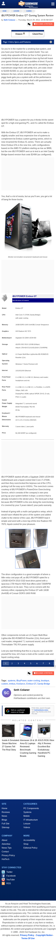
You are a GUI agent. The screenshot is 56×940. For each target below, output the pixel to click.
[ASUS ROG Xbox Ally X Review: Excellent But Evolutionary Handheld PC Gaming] (44, 731)
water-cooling (33, 680)
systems (11, 680)
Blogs (4, 820)
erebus (12, 684)
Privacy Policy (8, 855)
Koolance (20, 684)
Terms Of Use (28, 938)
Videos (26, 827)
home (5, 11)
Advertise (6, 844)
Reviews (6, 812)
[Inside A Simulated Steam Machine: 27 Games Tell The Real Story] (8, 731)
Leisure (16, 11)
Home (4, 808)
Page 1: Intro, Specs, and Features (17, 42)
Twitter (9, 872)
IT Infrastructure (30, 820)
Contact (5, 851)
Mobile (26, 816)
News (4, 816)
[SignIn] (5, 3)
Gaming (29, 11)
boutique (45, 680)
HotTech (5, 859)
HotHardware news (41, 710)
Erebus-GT (31, 684)
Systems (27, 812)
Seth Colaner (22, 689)
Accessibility (29, 840)
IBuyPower (21, 680)
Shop (25, 844)
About (4, 840)
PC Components (31, 808)
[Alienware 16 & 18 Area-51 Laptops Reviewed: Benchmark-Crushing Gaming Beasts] (26, 731)
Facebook (11, 876)
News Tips (6, 848)
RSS (8, 883)
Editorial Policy (30, 848)
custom (4, 684)
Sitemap (5, 827)
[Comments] (29, 24)
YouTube (10, 879)
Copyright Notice (44, 935)
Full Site (5, 823)
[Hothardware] (28, 4)
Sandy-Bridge (43, 684)
